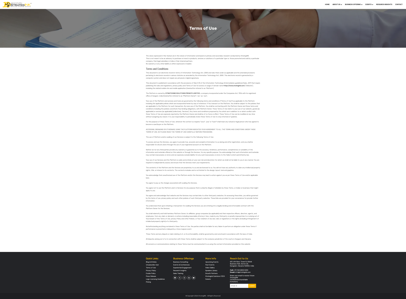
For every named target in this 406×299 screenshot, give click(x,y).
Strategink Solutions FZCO (215, 276)
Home (327, 4)
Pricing (148, 282)
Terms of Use (151, 268)
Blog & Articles (151, 262)
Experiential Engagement (182, 268)
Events (368, 4)
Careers (208, 279)
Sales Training (178, 273)
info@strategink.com (243, 272)
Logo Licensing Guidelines (155, 279)
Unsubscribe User (152, 265)
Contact (399, 4)
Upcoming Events (211, 262)
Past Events (209, 265)
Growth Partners (211, 273)
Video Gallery (210, 268)
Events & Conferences (181, 265)
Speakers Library (211, 271)
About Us (337, 4)
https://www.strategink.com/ (234, 86)
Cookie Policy (151, 273)
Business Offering (353, 4)
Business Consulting (180, 262)
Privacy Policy (151, 271)
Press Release (151, 276)
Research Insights (384, 4)
